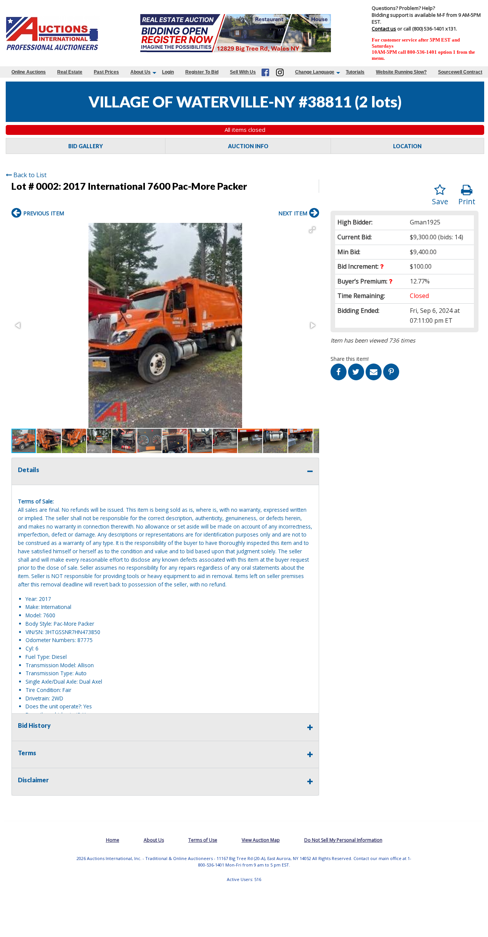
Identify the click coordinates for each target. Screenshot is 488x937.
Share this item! (350, 358)
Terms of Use (202, 840)
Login (168, 72)
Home (112, 840)
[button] (312, 230)
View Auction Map (261, 840)
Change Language (314, 72)
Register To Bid (201, 72)
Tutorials (355, 72)
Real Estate (69, 72)
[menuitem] (28, 72)
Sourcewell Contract (460, 72)
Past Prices (106, 72)
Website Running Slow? (401, 72)
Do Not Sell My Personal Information (343, 840)
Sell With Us (243, 72)
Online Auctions (28, 72)
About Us (140, 72)
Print (466, 201)
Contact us (384, 28)
